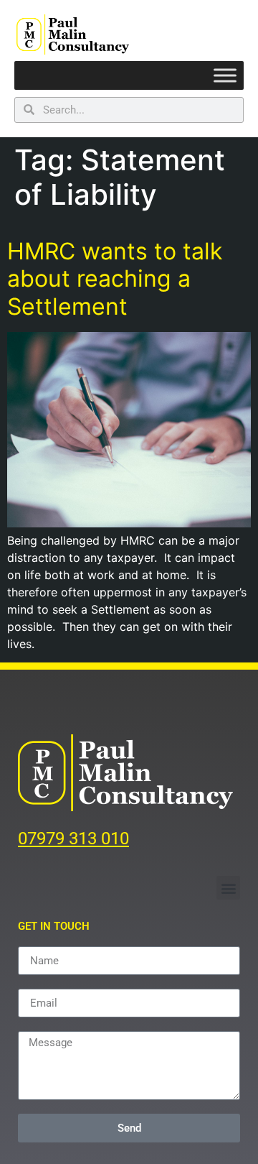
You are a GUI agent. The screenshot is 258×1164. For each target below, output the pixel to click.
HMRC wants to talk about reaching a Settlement (114, 278)
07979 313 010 (73, 838)
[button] (228, 888)
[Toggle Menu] (225, 76)
